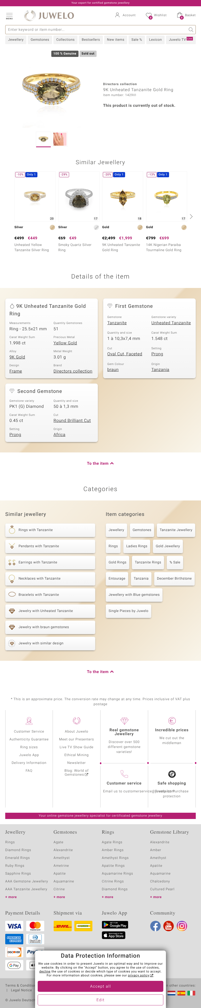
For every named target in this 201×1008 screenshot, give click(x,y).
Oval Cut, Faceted (124, 354)
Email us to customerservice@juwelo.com (139, 791)
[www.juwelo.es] (181, 993)
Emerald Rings (17, 858)
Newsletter (76, 763)
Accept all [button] (100, 986)
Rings (113, 546)
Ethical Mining (76, 755)
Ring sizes (29, 747)
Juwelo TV (180, 39)
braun (113, 370)
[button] (9, 15)
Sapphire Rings (18, 873)
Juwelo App (29, 755)
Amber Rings (113, 850)
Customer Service (29, 731)
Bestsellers (91, 39)
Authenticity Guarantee (29, 739)
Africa (59, 435)
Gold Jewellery (168, 546)
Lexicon (155, 39)
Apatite (60, 873)
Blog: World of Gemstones (76, 772)
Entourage (117, 578)
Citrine (59, 889)
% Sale (175, 562)
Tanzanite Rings (148, 562)
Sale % (136, 39)
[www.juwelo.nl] (171, 993)
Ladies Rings (136, 546)
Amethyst (62, 858)
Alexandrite (63, 850)
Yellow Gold (65, 343)
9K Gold (17, 357)
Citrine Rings (113, 881)
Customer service (124, 783)
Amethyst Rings (115, 858)
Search (191, 29)
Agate (59, 842)
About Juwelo (76, 731)
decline (45, 971)
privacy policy (138, 975)
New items (115, 39)
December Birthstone (174, 578)
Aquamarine (64, 881)
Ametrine (61, 865)
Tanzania (161, 370)
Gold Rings (117, 562)
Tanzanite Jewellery (176, 530)
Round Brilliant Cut (72, 420)
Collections (65, 39)
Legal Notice (21, 990)
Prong (157, 354)
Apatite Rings (113, 865)
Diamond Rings (18, 850)
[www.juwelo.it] (191, 993)
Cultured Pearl (162, 889)
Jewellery (16, 39)
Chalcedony (160, 881)
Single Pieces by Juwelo (128, 611)
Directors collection (73, 371)
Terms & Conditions (21, 985)
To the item (98, 464)
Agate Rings (112, 842)
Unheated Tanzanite (171, 323)
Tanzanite (117, 323)
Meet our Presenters (76, 739)
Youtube (168, 926)
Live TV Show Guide (77, 747)
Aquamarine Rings (117, 873)
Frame (15, 371)
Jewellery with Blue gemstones (134, 594)
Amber (155, 850)
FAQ (29, 770)
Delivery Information (29, 763)
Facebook (155, 926)
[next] (190, 216)
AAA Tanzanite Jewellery (26, 889)
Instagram (182, 926)
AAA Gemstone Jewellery (26, 881)
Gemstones (40, 39)
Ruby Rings (14, 865)
